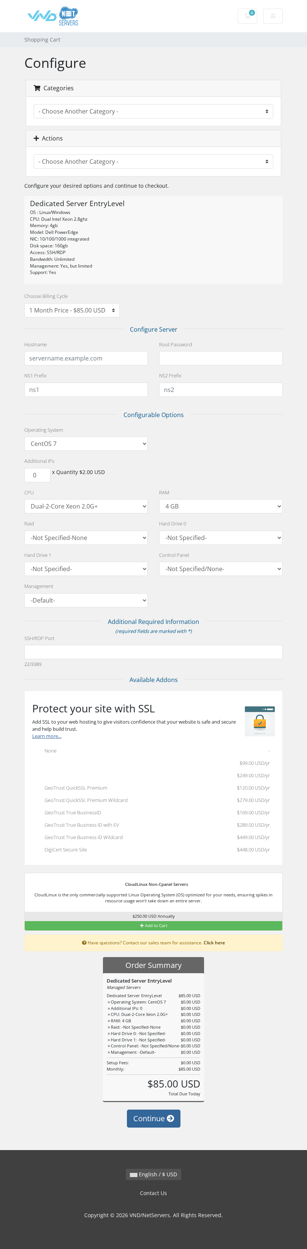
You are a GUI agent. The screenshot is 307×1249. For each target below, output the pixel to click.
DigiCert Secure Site (155, 849)
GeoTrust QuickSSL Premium (155, 787)
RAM (164, 492)
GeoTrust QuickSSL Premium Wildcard (155, 800)
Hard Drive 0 (172, 523)
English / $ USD (157, 1174)
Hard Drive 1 (37, 555)
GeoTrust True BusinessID (155, 812)
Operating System (43, 429)
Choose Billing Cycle (46, 296)
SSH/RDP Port (39, 638)
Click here (214, 942)
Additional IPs (39, 461)
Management (38, 586)
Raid (29, 523)
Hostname (35, 344)
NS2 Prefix (170, 375)
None (155, 750)
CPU (29, 492)
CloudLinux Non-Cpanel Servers (156, 884)
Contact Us (153, 1193)
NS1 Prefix (35, 375)
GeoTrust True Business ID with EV (155, 824)
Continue (150, 1118)
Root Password (175, 344)
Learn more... (46, 736)
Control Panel (174, 555)
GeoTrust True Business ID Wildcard (155, 837)
